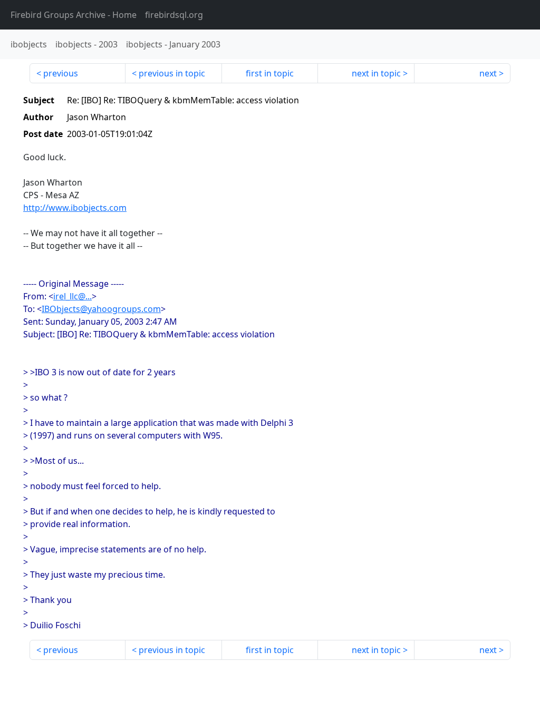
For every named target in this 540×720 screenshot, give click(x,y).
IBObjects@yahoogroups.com (101, 309)
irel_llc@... (72, 296)
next (488, 73)
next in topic (376, 73)
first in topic (270, 73)
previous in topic (172, 73)
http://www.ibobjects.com (75, 207)
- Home (74, 15)
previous (60, 73)
